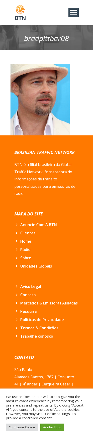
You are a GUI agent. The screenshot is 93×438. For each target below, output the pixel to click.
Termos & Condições (39, 328)
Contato (28, 294)
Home (25, 241)
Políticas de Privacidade (42, 319)
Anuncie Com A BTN (38, 224)
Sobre (25, 257)
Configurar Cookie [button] (22, 427)
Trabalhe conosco (36, 336)
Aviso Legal (30, 286)
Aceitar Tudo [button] (52, 427)
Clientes (28, 233)
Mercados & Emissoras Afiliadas (49, 303)
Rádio (25, 249)
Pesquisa (28, 311)
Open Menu (73, 12)
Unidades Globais (36, 266)
